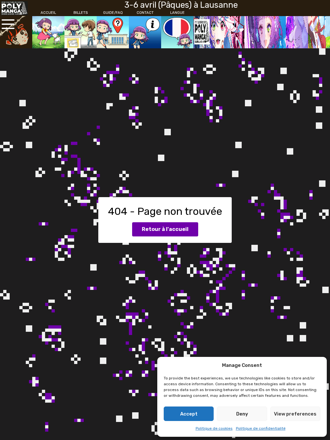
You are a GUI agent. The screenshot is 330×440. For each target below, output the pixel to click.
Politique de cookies (214, 428)
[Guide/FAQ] (113, 32)
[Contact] (145, 32)
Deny (242, 414)
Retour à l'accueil (165, 229)
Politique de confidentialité (261, 428)
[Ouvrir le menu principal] (8, 24)
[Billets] (80, 32)
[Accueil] (48, 32)
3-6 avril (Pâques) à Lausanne (181, 5)
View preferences (295, 414)
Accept (189, 414)
